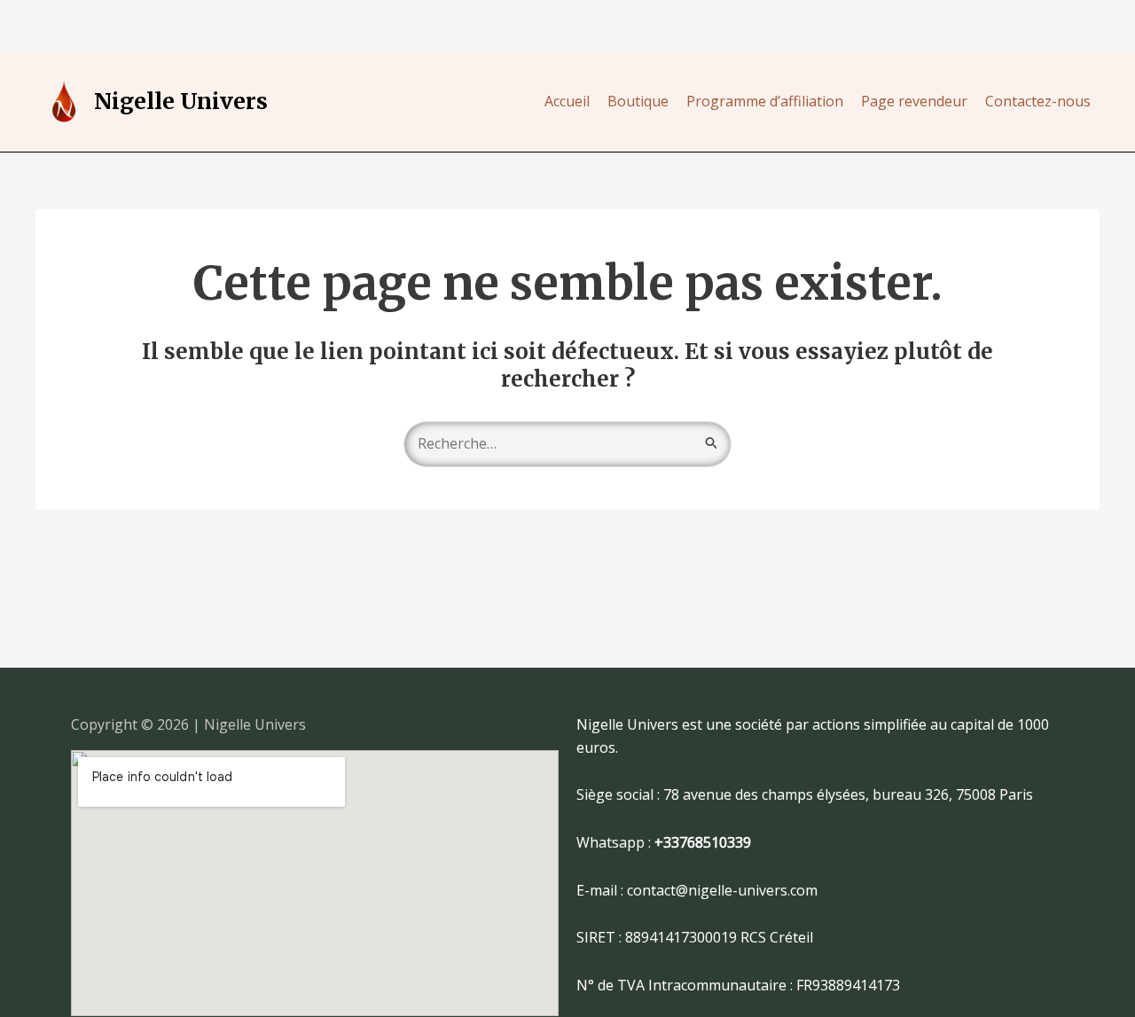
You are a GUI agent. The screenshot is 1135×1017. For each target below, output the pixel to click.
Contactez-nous (1038, 101)
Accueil (567, 101)
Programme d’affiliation (764, 101)
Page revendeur (914, 101)
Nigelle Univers (181, 101)
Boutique (638, 101)
